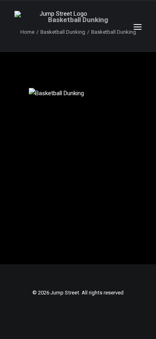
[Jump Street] (60, 27)
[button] (137, 27)
